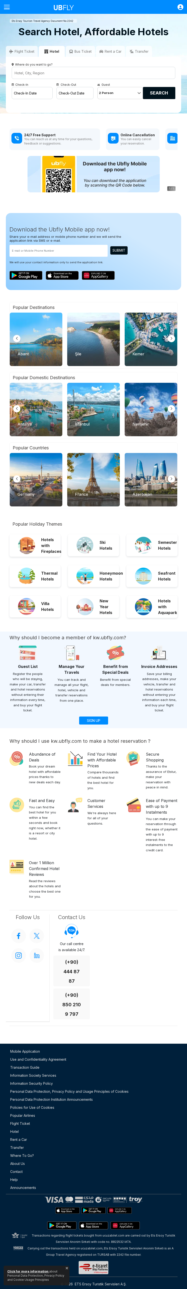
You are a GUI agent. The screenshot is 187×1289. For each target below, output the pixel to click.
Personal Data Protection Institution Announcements (51, 1099)
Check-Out (68, 84)
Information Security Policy (31, 1083)
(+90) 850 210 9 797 (71, 1004)
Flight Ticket (20, 1123)
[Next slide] (171, 338)
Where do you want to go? (34, 64)
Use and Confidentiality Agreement (38, 1059)
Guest (106, 84)
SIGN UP (93, 720)
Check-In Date (25, 93)
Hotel (14, 1131)
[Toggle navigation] (9, 7)
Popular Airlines (22, 1115)
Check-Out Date (71, 93)
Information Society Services (33, 1075)
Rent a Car (18, 1139)
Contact (16, 1171)
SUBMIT (118, 250)
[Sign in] (178, 7)
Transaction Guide (24, 1067)
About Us (17, 1163)
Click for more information (28, 1271)
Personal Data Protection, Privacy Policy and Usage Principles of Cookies (69, 1091)
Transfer (17, 1147)
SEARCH (159, 92)
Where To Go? (22, 1155)
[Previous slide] (16, 338)
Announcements (23, 1188)
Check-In (21, 84)
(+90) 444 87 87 (72, 971)
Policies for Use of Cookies (32, 1107)
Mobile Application (25, 1051)
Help (14, 1180)
